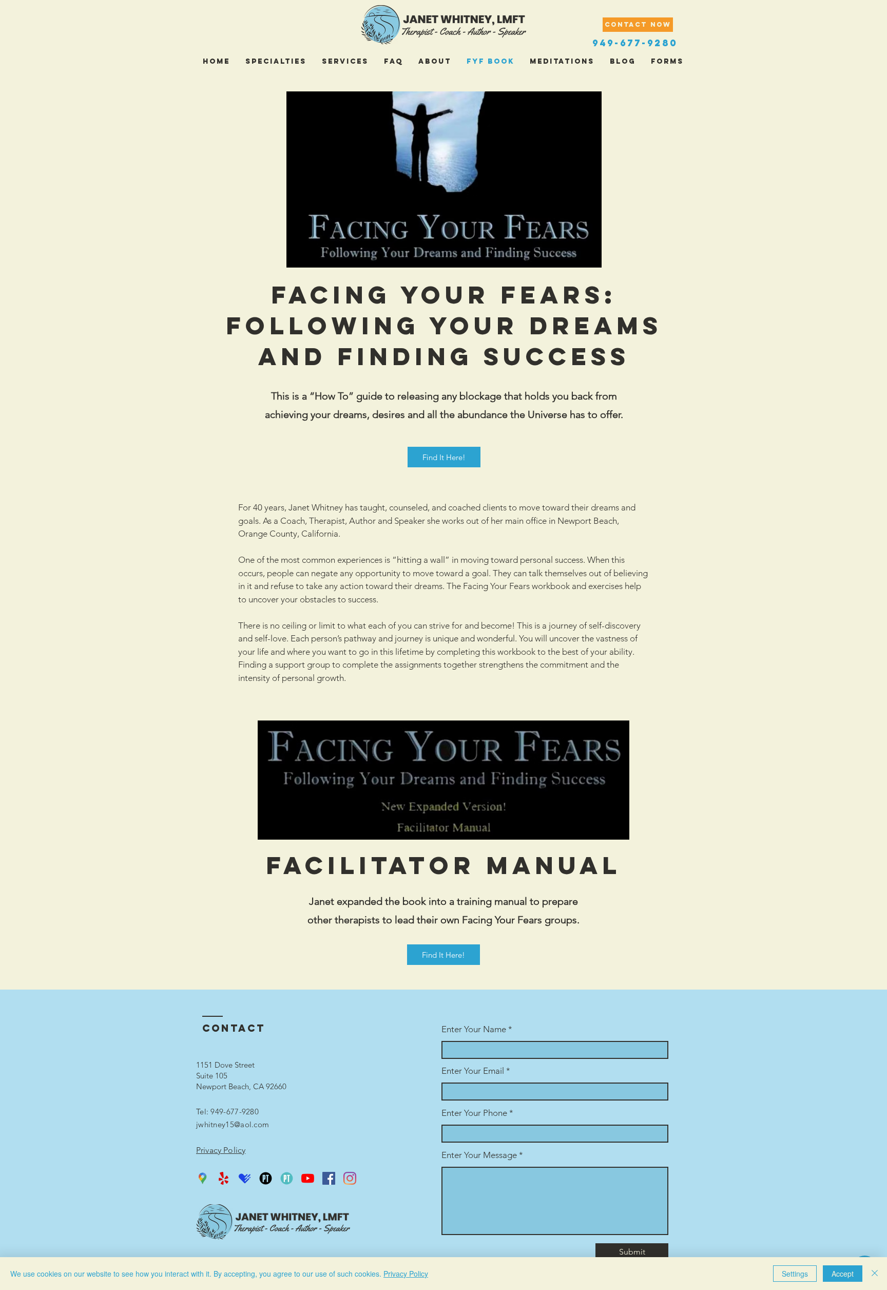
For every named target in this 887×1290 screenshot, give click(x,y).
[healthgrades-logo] (244, 1178)
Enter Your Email (472, 1071)
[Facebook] (328, 1178)
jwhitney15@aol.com (232, 1124)
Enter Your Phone (474, 1113)
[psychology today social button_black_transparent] (265, 1178)
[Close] (875, 1273)
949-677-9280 (635, 43)
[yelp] (223, 1178)
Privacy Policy (405, 1273)
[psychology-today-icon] (286, 1178)
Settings (795, 1273)
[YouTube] (307, 1178)
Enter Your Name (474, 1029)
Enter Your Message (479, 1155)
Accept (843, 1273)
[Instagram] (349, 1178)
